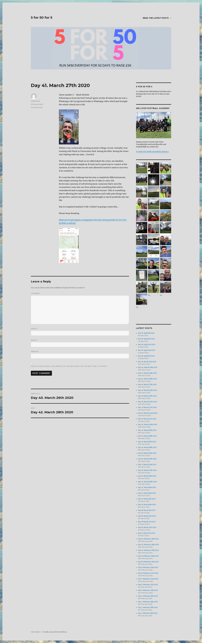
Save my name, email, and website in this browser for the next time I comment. (69, 366)
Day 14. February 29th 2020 (148, 539)
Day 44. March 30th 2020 (147, 367)
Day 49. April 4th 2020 (146, 339)
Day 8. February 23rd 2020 (148, 573)
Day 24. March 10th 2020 (147, 482)
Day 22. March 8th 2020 (147, 493)
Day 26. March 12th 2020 (147, 470)
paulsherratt (35, 101)
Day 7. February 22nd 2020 (148, 579)
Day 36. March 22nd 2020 (147, 413)
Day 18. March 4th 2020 (147, 516)
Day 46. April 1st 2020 (146, 356)
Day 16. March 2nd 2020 (147, 527)
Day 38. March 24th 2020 (147, 402)
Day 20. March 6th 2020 (147, 505)
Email (34, 340)
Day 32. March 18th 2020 (147, 436)
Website (35, 351)
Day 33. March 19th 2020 (147, 430)
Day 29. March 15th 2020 (147, 453)
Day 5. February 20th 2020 (148, 590)
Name (34, 329)
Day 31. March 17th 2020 (147, 442)
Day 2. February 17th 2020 (148, 607)
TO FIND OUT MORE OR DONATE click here (152, 152)
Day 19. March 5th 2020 (146, 510)
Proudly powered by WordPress (55, 632)
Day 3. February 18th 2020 (148, 602)
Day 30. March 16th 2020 (147, 447)
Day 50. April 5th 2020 (146, 333)
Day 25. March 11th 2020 (147, 476)
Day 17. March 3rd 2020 (146, 522)
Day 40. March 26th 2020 (147, 390)
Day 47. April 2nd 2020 (146, 350)
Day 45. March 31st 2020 (147, 362)
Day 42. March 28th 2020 (147, 379)
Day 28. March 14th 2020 (147, 459)
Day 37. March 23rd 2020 (147, 407)
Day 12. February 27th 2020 (148, 550)
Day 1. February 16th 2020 (147, 613)
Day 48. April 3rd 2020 (146, 345)
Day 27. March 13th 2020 (147, 465)
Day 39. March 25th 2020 (147, 396)
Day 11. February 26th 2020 (148, 556)
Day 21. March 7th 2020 (147, 499)
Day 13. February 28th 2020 (148, 545)
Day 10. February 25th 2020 (148, 562)
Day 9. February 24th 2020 (148, 567)
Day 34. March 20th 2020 (147, 425)
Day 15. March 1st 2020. (146, 533)
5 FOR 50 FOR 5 (37, 107)
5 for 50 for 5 (41, 17)
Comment (35, 293)
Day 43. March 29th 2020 (147, 373)
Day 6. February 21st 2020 (148, 585)
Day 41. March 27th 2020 (147, 385)
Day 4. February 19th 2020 (148, 596)
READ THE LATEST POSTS (156, 18)
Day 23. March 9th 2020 (147, 487)
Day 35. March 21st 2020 (147, 419)
